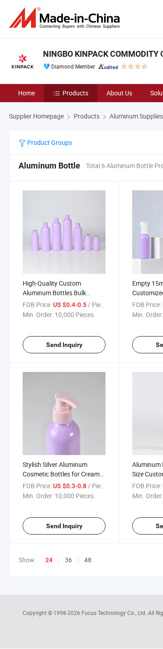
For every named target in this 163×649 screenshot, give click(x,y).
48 (87, 559)
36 (68, 559)
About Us (119, 93)
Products (75, 93)
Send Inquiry (64, 344)
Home (26, 93)
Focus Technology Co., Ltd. (115, 612)
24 (49, 560)
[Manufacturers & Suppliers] (66, 18)
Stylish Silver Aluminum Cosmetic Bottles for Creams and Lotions (63, 474)
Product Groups (49, 142)
